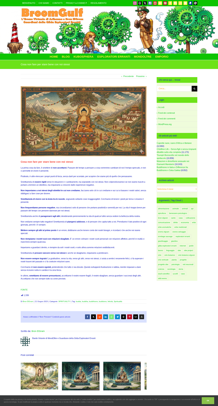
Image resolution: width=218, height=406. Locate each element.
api (192, 209)
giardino (174, 241)
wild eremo (162, 278)
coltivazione (190, 218)
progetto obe (163, 264)
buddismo (103, 301)
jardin (191, 246)
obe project (188, 250)
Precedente (128, 76)
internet (183, 246)
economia (185, 222)
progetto (183, 260)
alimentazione (163, 209)
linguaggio (170, 250)
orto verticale (163, 260)
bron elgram (163, 218)
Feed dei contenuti (166, 113)
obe (179, 250)
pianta (174, 260)
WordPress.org (165, 124)
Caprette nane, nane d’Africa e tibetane (174, 143)
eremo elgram (163, 232)
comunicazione (164, 222)
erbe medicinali (180, 227)
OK (208, 401)
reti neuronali (188, 264)
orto (159, 255)
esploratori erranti (183, 236)
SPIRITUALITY (64, 301)
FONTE (24, 290)
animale (175, 209)
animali (185, 209)
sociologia (171, 269)
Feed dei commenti (166, 119)
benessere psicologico (178, 213)
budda (78, 301)
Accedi (161, 107)
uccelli (175, 274)
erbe (194, 222)
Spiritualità (118, 301)
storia (181, 269)
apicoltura (162, 213)
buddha (85, 301)
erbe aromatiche (164, 227)
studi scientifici (164, 274)
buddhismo (93, 301)
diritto (175, 222)
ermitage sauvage (165, 236)
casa (181, 218)
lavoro (160, 250)
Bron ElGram (28, 301)
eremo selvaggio (179, 232)
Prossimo (140, 76)
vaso (183, 274)
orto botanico (170, 255)
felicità (110, 301)
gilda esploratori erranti (167, 246)
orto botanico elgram (186, 255)
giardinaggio (163, 241)
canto (173, 218)
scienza (161, 269)
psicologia (176, 264)
